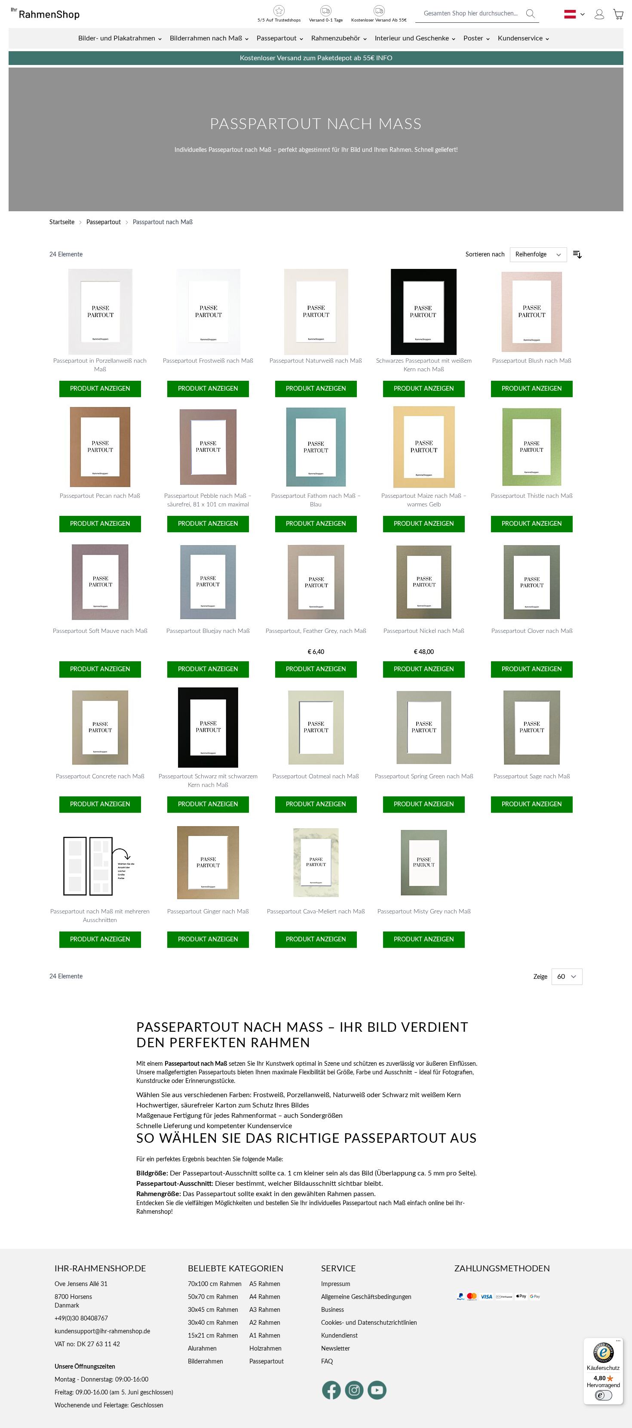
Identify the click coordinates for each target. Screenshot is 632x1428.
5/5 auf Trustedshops (279, 20)
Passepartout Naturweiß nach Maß (316, 361)
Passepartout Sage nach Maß (532, 777)
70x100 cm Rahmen (215, 1284)
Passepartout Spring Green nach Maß (424, 777)
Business (332, 1310)
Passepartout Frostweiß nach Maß (208, 361)
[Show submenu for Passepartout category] (301, 38)
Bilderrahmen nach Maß (206, 38)
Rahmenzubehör (335, 38)
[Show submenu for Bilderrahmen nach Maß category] (247, 38)
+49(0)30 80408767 (81, 1319)
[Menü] (618, 1343)
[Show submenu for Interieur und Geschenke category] (454, 38)
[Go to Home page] (49, 14)
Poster (473, 38)
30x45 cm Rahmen (213, 1310)
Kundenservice (520, 38)
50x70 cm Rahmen (213, 1297)
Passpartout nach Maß (163, 222)
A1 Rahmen (264, 1336)
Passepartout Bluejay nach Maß (208, 631)
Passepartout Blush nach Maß (531, 361)
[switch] (603, 1395)
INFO (384, 58)
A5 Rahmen (264, 1284)
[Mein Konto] (599, 14)
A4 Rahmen (264, 1297)
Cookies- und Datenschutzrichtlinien (369, 1323)
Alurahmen (202, 1349)
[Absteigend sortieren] (577, 255)
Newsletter (335, 1349)
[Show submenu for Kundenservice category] (547, 38)
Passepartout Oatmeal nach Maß (316, 777)
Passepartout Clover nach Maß (532, 631)
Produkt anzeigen (100, 389)
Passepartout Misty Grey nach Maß (424, 912)
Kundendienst (339, 1336)
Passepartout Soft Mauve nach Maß (100, 631)
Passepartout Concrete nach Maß (100, 777)
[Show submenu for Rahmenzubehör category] (365, 38)
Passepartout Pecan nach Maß (100, 496)
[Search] (530, 14)
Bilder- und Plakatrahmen (116, 38)
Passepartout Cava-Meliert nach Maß (316, 912)
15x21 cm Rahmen (213, 1336)
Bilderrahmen (205, 1362)
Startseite (61, 222)
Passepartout (277, 38)
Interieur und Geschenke (412, 38)
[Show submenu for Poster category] (488, 38)
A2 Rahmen (264, 1323)
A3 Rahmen (264, 1310)
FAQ (327, 1362)
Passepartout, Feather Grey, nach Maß (316, 631)
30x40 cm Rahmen (213, 1323)
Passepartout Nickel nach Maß (423, 631)
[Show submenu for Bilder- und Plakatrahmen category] (160, 38)
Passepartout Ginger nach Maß (208, 912)
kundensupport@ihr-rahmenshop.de (102, 1332)
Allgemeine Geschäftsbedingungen (366, 1297)
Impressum (335, 1284)
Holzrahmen (265, 1349)
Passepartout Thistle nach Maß (532, 496)
